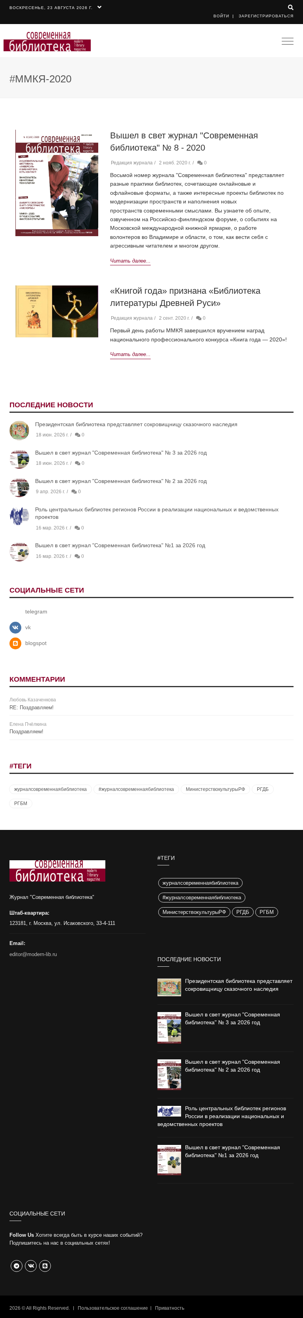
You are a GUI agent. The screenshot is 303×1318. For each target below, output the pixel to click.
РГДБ (263, 789)
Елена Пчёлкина (28, 724)
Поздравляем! (26, 732)
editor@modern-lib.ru (33, 954)
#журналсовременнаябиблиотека (136, 789)
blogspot (36, 643)
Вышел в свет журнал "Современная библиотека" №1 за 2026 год (120, 545)
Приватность (169, 1308)
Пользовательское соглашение (113, 1308)
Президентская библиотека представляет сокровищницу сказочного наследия (136, 424)
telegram (36, 611)
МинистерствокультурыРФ (215, 789)
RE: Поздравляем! (31, 707)
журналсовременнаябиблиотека (50, 789)
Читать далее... (130, 261)
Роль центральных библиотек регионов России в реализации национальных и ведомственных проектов (221, 1116)
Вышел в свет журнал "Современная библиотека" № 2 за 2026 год (121, 481)
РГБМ (20, 803)
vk (28, 627)
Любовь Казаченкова (32, 700)
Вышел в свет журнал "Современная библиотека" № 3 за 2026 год (121, 452)
